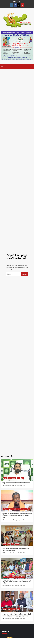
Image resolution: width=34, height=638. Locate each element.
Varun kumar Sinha (8, 485)
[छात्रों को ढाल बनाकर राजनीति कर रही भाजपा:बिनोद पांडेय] (17, 470)
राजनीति (13, 478)
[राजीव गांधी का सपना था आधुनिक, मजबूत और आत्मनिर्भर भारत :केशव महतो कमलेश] (17, 535)
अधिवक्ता (5, 509)
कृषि (4, 576)
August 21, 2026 (18, 485)
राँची (9, 478)
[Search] (32, 66)
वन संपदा (23, 576)
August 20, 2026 (18, 520)
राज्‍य (18, 478)
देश (9, 544)
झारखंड (4, 478)
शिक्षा (22, 478)
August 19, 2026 (18, 585)
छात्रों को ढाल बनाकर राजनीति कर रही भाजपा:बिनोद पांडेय (16, 483)
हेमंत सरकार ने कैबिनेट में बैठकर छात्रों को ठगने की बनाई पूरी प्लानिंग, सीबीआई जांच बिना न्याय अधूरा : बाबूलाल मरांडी (17, 615)
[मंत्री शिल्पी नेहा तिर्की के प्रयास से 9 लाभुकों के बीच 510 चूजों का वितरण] (17, 568)
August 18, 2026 (18, 618)
